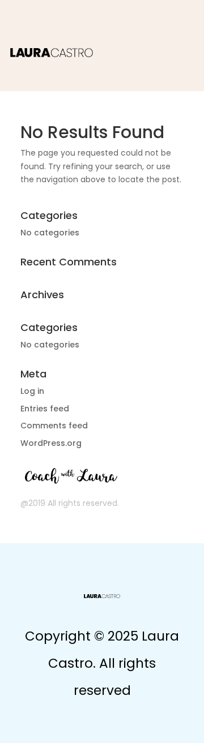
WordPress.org (51, 443)
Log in (32, 391)
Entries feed (44, 408)
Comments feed (54, 425)
